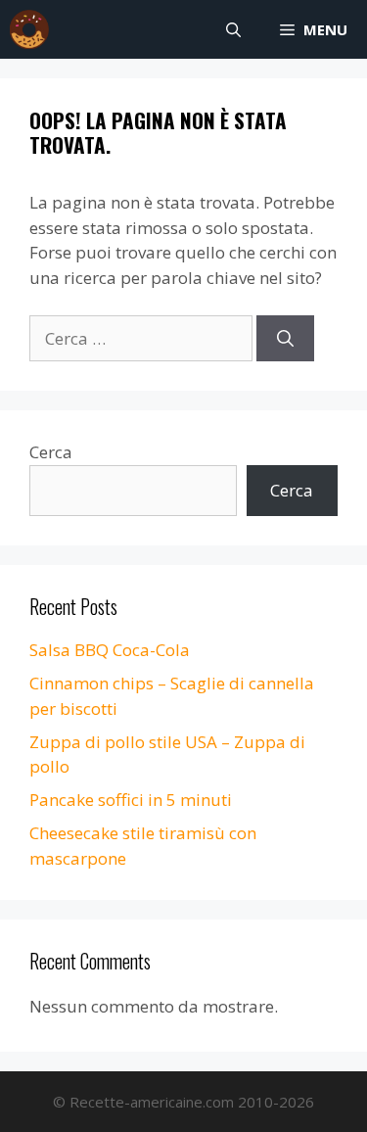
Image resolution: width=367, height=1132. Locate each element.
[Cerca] (285, 338)
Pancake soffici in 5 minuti (130, 799)
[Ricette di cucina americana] (29, 29)
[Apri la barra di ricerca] (233, 29)
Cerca (50, 452)
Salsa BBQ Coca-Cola (109, 649)
